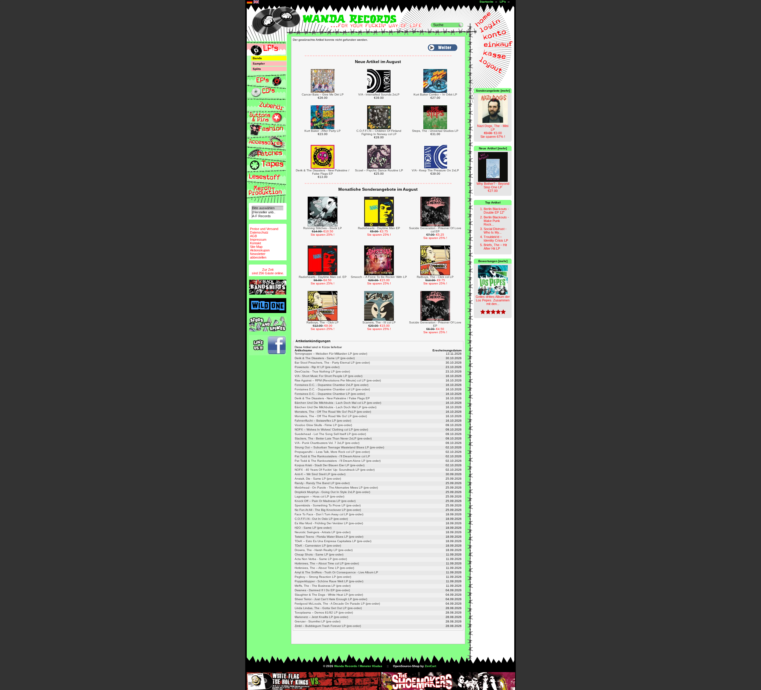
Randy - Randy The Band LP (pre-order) (322, 483)
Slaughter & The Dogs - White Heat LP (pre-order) (329, 594)
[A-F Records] (267, 216)
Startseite (486, 1)
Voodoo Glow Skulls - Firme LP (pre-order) (323, 425)
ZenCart (430, 666)
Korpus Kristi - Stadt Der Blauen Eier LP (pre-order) (329, 465)
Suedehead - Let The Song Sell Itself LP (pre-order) (330, 434)
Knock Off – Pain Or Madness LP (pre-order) (325, 501)
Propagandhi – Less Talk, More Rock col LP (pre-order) (332, 451)
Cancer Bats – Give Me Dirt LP (323, 94)
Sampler (259, 63)
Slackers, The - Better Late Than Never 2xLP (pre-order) (333, 438)
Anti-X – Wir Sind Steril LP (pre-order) (320, 474)
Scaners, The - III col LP (379, 322)
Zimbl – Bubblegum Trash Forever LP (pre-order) (328, 626)
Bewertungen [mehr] (492, 261)
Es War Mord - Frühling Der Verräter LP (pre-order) (329, 523)
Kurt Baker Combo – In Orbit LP (435, 94)
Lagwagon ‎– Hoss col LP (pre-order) (319, 496)
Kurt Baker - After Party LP (322, 130)
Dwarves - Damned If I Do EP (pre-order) (322, 590)
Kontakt (255, 243)
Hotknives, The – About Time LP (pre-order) (324, 567)
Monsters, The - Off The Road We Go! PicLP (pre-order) (333, 411)
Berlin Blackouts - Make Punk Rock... (496, 220)
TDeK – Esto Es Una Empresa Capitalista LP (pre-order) (333, 541)
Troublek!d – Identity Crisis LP (496, 238)
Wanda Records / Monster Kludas (358, 666)
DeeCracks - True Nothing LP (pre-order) (322, 371)
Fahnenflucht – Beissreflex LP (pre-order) (323, 420)
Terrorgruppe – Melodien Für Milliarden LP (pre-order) (331, 353)
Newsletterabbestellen (258, 255)
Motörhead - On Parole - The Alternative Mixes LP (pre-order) (336, 487)
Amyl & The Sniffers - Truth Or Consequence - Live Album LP (336, 572)
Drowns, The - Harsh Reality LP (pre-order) (324, 550)
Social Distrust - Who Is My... (495, 230)
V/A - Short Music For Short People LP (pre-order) (328, 376)
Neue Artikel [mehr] (493, 148)
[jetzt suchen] (460, 25)
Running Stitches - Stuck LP (322, 228)
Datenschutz (259, 232)
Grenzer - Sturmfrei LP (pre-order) (317, 621)
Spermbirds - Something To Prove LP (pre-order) (328, 505)
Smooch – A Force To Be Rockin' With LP (379, 276)
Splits (257, 69)
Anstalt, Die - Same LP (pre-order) (318, 478)
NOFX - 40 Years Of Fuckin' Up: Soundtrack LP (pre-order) (335, 469)
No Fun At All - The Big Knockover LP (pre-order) (328, 509)
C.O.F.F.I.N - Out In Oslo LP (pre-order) (321, 518)
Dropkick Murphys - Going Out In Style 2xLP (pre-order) (332, 492)
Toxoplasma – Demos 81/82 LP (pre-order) (324, 612)
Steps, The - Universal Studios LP (435, 130)
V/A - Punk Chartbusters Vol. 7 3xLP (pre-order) (327, 443)
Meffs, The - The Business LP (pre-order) (322, 585)
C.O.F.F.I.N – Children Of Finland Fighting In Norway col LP (378, 132)
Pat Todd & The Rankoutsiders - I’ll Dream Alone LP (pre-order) (337, 460)
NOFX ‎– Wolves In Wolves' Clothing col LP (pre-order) (331, 429)
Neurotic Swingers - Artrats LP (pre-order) (322, 532)
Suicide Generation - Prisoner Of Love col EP (435, 229)
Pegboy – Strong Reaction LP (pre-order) (323, 576)
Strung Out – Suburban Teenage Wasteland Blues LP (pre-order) (339, 447)
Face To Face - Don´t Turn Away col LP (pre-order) (329, 514)
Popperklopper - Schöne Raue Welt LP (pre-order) (329, 581)
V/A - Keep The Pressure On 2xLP (435, 170)
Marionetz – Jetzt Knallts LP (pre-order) (321, 617)
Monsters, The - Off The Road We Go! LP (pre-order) (331, 416)
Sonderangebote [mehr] (493, 90)
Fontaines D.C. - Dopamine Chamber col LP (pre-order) (332, 389)
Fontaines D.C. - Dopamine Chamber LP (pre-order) (330, 393)
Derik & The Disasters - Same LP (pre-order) (325, 358)
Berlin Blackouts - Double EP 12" (496, 210)
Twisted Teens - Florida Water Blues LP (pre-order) (329, 536)
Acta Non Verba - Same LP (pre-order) (321, 559)
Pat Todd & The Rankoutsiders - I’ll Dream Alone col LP (332, 456)
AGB (253, 236)
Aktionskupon (260, 250)
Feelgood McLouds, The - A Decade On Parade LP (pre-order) (337, 603)
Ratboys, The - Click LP (322, 322)
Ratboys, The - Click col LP (435, 276)
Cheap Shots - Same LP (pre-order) (319, 554)
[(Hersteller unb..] (267, 212)
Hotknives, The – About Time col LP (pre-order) (327, 563)
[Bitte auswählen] (267, 208)
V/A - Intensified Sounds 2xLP (379, 94)
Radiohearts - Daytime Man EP (379, 228)
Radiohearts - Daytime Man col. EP (323, 276)
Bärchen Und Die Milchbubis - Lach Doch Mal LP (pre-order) (335, 407)
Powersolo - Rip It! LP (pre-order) (317, 367)
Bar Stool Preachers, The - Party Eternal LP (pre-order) (332, 362)
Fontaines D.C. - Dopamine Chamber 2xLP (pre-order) (331, 385)
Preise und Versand (264, 229)
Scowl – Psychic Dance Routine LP (379, 170)
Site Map (256, 246)
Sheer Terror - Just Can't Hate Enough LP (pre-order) (331, 599)
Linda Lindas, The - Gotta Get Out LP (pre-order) (328, 608)
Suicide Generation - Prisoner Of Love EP (435, 324)
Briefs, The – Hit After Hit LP (495, 246)
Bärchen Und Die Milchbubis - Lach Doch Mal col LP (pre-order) (338, 402)
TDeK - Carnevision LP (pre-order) (318, 545)
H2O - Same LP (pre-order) (313, 527)
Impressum (258, 239)
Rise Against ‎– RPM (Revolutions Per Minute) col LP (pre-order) (338, 380)
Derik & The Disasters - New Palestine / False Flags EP (322, 172)
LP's (503, 1)
